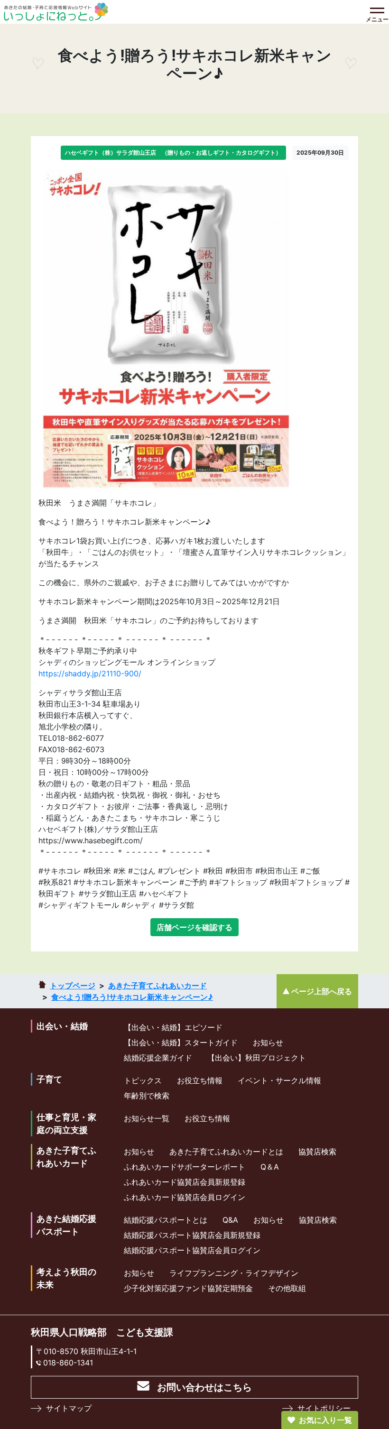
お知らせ (268, 1042)
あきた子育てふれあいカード (157, 985)
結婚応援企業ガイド (158, 1057)
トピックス (143, 1080)
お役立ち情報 (199, 1080)
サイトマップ (69, 1408)
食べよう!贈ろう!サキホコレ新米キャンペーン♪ (132, 997)
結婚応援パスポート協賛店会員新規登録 (192, 1235)
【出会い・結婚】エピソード (173, 1027)
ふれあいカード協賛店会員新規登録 (184, 1182)
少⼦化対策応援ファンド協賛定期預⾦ (188, 1288)
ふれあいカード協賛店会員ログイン (184, 1197)
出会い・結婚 (62, 1026)
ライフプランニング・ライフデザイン (233, 1273)
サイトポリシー (324, 1408)
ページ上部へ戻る (321, 991)
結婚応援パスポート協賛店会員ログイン (192, 1250)
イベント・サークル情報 (279, 1080)
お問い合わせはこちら (204, 1387)
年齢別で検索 (146, 1095)
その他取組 (287, 1288)
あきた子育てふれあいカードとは (226, 1151)
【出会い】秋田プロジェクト (256, 1057)
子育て (49, 1079)
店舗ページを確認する (194, 927)
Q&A (230, 1220)
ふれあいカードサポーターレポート (184, 1166)
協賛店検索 (317, 1151)
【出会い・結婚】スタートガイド (181, 1042)
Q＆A (269, 1166)
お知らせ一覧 (146, 1118)
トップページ (72, 985)
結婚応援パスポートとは (165, 1220)
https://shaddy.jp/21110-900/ (89, 673)
